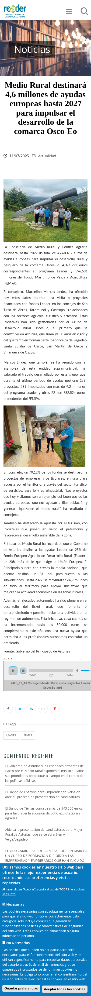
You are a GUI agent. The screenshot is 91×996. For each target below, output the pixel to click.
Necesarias (15, 904)
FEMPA (28, 735)
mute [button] (78, 670)
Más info (9, 894)
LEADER (11, 735)
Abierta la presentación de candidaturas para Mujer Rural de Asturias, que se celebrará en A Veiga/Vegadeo (43, 834)
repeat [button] (51, 675)
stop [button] (23, 670)
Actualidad (47, 155)
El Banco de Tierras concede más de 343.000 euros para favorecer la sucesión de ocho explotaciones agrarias (44, 813)
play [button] (13, 670)
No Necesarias (18, 943)
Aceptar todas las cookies (64, 989)
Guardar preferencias (21, 988)
